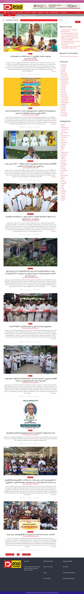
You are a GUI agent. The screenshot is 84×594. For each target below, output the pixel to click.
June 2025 (63, 87)
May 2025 (63, 89)
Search (61, 20)
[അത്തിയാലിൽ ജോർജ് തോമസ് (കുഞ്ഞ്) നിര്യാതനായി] (30, 414)
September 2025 (65, 83)
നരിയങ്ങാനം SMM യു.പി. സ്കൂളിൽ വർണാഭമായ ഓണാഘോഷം (30, 57)
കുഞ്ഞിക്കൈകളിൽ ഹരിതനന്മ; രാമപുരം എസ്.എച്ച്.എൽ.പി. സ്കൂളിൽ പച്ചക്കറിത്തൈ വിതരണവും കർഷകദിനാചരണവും (30, 481)
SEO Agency (66, 566)
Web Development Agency (69, 572)
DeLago (45, 572)
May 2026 (63, 69)
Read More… (54, 71)
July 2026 (63, 66)
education (63, 140)
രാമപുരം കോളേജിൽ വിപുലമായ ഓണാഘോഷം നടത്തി (30, 534)
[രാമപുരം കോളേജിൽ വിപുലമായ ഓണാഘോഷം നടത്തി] (30, 515)
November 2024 (64, 99)
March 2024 (63, 112)
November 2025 (64, 79)
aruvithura (63, 130)
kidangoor (63, 157)
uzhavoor (63, 195)
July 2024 (63, 106)
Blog (62, 134)
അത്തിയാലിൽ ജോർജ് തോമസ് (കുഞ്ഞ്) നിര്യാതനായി (30, 433)
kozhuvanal (63, 160)
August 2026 (64, 64)
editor (31, 74)
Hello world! (75, 56)
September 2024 (65, 102)
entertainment (64, 142)
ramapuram (30, 161)
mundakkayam (64, 170)
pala (62, 173)
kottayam (20, 12)
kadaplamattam (65, 152)
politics (62, 178)
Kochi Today (30, 568)
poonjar (62, 180)
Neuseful (35, 568)
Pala (8, 12)
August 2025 (64, 84)
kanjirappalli (63, 155)
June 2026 (63, 68)
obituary (34, 12)
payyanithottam (65, 175)
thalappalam (64, 191)
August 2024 (64, 104)
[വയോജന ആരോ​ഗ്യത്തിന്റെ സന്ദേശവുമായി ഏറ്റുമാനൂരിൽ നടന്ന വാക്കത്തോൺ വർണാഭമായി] (30, 359)
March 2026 (63, 73)
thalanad (63, 190)
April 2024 (63, 111)
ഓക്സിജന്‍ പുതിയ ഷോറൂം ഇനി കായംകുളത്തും (30, 326)
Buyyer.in (26, 570)
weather (63, 200)
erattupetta (30, 268)
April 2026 (63, 71)
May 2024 (63, 109)
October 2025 (64, 81)
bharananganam (65, 132)
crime (46, 12)
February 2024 (64, 114)
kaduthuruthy (30, 214)
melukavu (63, 167)
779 (24, 554)
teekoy (62, 188)
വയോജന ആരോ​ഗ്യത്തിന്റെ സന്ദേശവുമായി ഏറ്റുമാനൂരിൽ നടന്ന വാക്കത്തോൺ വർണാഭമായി (30, 379)
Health (62, 149)
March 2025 (63, 92)
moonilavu (63, 168)
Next (28, 554)
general (13, 12)
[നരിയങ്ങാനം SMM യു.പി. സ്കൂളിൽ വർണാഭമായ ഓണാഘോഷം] (30, 37)
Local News (63, 12)
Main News (40, 12)
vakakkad (63, 198)
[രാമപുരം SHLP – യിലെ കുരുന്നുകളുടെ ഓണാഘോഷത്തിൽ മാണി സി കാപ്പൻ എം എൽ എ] (30, 145)
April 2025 (63, 91)
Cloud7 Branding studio (53, 592)
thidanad (63, 193)
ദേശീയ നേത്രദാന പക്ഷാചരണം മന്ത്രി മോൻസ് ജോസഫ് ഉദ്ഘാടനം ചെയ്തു (30, 218)
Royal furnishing (47, 578)
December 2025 (64, 78)
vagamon (63, 196)
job (61, 150)
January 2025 (64, 96)
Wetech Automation (48, 566)
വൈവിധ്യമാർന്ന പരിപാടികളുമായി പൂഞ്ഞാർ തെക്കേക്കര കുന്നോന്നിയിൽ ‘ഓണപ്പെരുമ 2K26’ (30, 112)
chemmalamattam (65, 135)
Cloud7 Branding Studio (29, 566)
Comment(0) (37, 74)
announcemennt (54, 12)
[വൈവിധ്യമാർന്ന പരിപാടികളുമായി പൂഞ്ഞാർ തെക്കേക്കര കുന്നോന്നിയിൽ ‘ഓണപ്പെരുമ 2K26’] (30, 92)
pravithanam (64, 182)
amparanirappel (64, 127)
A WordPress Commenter (65, 56)
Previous (8, 554)
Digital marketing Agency (69, 578)
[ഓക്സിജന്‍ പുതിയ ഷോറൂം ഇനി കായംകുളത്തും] (30, 307)
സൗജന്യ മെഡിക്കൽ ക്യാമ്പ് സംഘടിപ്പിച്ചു (70, 41)
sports (62, 186)
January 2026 (64, 76)
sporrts (62, 185)
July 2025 (63, 86)
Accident (27, 12)
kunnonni (63, 162)
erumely (63, 145)
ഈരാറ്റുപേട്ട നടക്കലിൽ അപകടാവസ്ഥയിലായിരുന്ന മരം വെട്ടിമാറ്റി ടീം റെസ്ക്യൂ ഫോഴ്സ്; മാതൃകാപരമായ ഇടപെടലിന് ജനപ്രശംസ (30, 273)
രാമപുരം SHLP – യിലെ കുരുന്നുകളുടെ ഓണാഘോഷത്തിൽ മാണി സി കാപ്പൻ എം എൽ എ (30, 165)
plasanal (63, 177)
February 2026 (64, 74)
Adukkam (63, 126)
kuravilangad (64, 163)
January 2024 (64, 115)
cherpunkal (63, 137)
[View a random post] (79, 12)
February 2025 (64, 94)
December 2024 (64, 97)
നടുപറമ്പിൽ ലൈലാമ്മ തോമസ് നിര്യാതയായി (27, 15)
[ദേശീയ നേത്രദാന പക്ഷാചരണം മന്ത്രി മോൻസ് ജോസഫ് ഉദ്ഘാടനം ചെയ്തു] (30, 197)
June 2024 (63, 107)
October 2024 (64, 101)
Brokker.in (31, 570)
